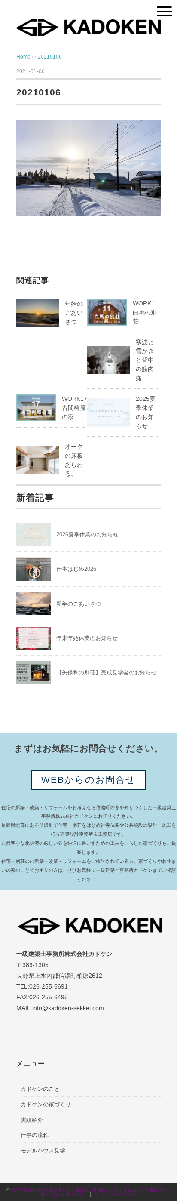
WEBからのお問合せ (88, 780)
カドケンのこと (40, 1089)
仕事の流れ (35, 1135)
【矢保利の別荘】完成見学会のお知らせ (106, 672)
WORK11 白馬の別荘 (145, 312)
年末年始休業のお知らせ (87, 638)
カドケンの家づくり (46, 1104)
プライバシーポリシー (114, 1194)
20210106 (50, 57)
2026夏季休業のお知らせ (87, 534)
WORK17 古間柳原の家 (74, 407)
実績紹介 (32, 1120)
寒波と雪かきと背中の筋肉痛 (145, 360)
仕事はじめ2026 (76, 569)
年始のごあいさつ (74, 312)
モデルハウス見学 (43, 1150)
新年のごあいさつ (78, 603)
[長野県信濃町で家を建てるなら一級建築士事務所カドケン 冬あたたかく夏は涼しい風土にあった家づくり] (88, 25)
